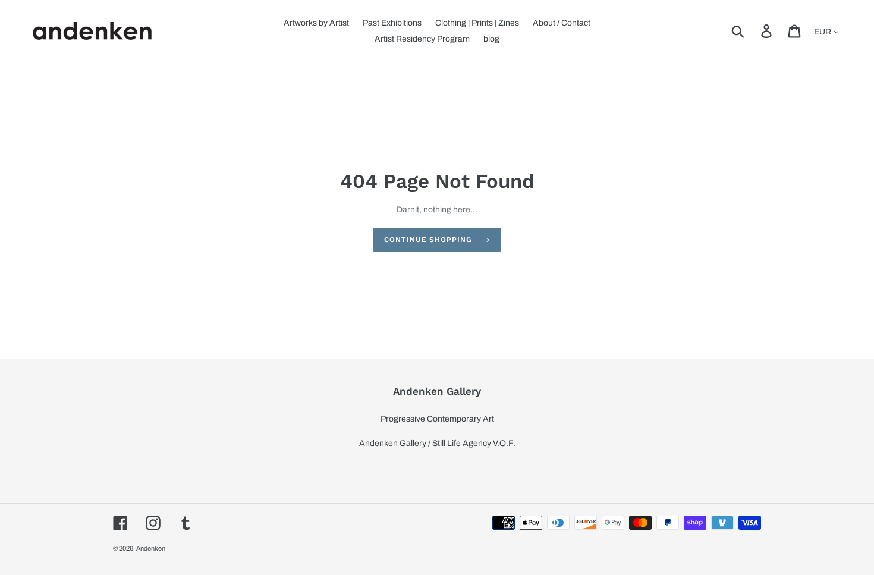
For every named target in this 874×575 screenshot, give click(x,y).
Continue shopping (428, 239)
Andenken (150, 548)
